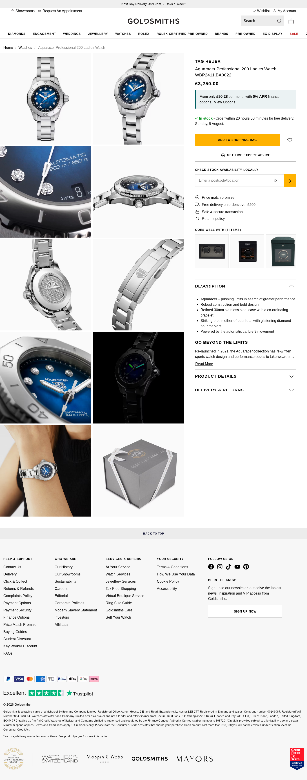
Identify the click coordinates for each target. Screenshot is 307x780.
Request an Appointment (62, 11)
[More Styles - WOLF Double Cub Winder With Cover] (212, 251)
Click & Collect (15, 581)
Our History (64, 567)
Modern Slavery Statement (76, 610)
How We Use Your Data (176, 574)
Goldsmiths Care (119, 610)
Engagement (44, 34)
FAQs (7, 653)
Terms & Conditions (172, 567)
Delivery (10, 574)
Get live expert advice (248, 155)
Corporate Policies (69, 603)
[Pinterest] (247, 568)
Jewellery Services (121, 581)
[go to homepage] (153, 21)
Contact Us (12, 567)
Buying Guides (15, 632)
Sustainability (65, 581)
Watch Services (118, 574)
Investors (62, 617)
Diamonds (17, 34)
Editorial (61, 596)
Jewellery (98, 34)
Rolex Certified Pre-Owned (182, 34)
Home (8, 47)
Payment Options (17, 603)
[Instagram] (221, 568)
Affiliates (61, 624)
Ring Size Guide (119, 603)
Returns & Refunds (18, 589)
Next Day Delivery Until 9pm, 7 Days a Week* (153, 4)
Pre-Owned (246, 34)
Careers (61, 589)
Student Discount (17, 639)
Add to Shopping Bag (237, 140)
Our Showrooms (67, 574)
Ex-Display (273, 34)
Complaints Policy (17, 596)
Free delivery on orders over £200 (229, 205)
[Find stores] (290, 180)
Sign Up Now (245, 611)
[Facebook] (212, 568)
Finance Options (16, 617)
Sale (294, 34)
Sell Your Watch (118, 617)
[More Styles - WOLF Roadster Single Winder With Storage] (247, 251)
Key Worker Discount (20, 646)
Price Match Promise (19, 624)
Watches (123, 34)
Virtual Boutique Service (125, 596)
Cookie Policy (168, 581)
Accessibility (167, 589)
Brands (221, 34)
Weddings (72, 34)
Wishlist (263, 11)
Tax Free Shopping (121, 589)
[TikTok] (229, 568)
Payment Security (17, 610)
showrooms (25, 11)
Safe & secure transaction (222, 212)
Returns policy (213, 219)
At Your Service (118, 567)
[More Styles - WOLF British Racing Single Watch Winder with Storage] (283, 251)
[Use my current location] (275, 180)
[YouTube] (238, 568)
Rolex (143, 34)
